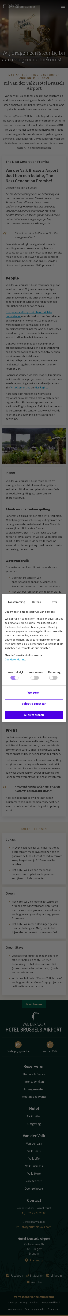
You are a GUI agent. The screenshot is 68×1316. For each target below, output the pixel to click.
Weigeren (34, 692)
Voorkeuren (36, 672)
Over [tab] (54, 602)
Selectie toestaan (34, 704)
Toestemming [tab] (16, 602)
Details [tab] (36, 602)
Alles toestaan (34, 715)
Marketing (54, 672)
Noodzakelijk (15, 672)
